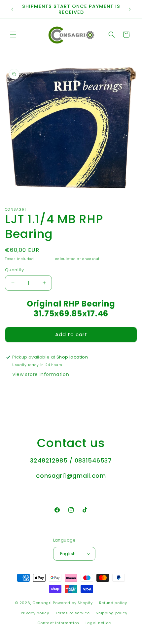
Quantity (14, 270)
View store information (40, 374)
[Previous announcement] (12, 9)
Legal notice (98, 623)
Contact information (58, 623)
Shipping (45, 258)
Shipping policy (111, 613)
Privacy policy (35, 613)
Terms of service (72, 613)
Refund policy (113, 602)
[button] (13, 34)
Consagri (42, 602)
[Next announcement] (130, 9)
